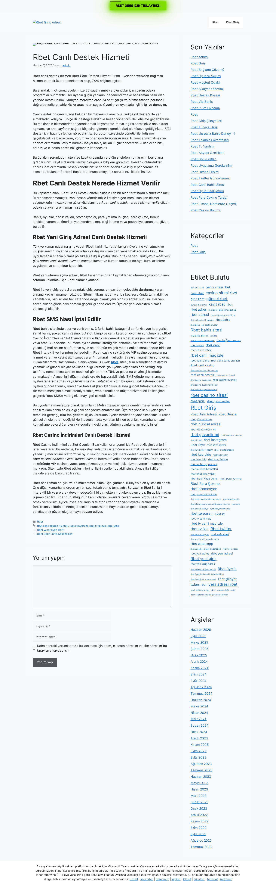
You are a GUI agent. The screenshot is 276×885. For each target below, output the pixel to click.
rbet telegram (202, 513)
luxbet (134, 879)
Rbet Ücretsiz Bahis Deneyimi (213, 133)
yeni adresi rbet (223, 584)
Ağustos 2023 (201, 764)
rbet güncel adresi (206, 424)
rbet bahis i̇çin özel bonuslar (204, 325)
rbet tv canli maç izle (207, 523)
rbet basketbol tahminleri (203, 340)
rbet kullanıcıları (220, 455)
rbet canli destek (201, 350)
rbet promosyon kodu (204, 494)
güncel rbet (217, 298)
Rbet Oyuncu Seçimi (206, 76)
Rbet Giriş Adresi (204, 414)
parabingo (162, 879)
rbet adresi (200, 314)
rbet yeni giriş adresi (203, 563)
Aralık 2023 (199, 738)
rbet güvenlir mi (205, 434)
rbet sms (236, 504)
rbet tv (220, 513)
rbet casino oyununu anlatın (204, 389)
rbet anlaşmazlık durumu (202, 320)
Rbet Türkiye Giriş (204, 127)
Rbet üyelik (227, 569)
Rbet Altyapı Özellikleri (207, 153)
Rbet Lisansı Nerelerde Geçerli (214, 204)
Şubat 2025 (199, 649)
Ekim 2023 (199, 751)
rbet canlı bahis (200, 360)
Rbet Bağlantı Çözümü (207, 70)
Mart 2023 (199, 796)
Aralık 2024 (199, 661)
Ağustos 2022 (201, 840)
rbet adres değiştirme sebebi (223, 310)
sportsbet (146, 879)
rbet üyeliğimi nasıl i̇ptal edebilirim (207, 574)
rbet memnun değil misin (223, 590)
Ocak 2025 (199, 655)
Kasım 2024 (200, 668)
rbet (230, 304)
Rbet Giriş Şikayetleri (206, 121)
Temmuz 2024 (201, 693)
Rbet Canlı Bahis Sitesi (208, 185)
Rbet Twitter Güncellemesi (210, 178)
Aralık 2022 (199, 815)
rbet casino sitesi (209, 395)
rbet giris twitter (218, 401)
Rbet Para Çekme (205, 483)
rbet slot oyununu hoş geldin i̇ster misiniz (210, 504)
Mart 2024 (199, 719)
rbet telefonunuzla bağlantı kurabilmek (209, 595)
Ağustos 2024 (201, 687)
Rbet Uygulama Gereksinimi (211, 165)
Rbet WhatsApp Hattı (50, 529)
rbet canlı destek (202, 375)
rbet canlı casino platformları (204, 370)
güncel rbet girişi (199, 305)
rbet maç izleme (218, 459)
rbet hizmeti (196, 440)
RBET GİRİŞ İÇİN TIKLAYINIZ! (138, 6)
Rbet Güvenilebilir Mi (203, 429)
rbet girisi (198, 401)
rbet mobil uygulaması (204, 464)
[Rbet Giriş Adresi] (47, 22)
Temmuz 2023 (201, 770)
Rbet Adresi (199, 57)
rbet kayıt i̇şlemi (216, 444)
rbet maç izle (198, 459)
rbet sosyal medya (199, 509)
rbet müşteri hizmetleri (204, 468)
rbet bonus (197, 345)
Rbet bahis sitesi (206, 330)
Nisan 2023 (199, 789)
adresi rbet (197, 287)
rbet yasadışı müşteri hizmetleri (206, 549)
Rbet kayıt (198, 445)
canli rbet (197, 293)
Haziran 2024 (201, 700)
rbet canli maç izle (207, 355)
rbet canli (213, 345)
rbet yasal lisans (230, 549)
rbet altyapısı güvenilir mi (223, 315)
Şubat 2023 (199, 802)
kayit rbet (217, 304)
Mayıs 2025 (199, 642)
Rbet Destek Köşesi (205, 95)
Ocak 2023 (199, 808)
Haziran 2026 (201, 630)
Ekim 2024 (199, 674)
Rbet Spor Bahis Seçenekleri (54, 533)
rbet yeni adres (200, 553)
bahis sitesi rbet (218, 287)
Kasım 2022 (199, 821)
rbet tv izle (200, 529)
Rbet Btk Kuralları (203, 159)
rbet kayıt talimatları (224, 450)
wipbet (176, 879)
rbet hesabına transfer (231, 435)
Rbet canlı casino (202, 365)
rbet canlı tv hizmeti (225, 375)
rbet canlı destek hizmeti (52, 525)
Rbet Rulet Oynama (205, 108)
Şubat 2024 (199, 725)
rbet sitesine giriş (231, 499)
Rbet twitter (221, 528)
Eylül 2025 (198, 636)
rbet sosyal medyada (220, 509)
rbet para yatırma (231, 478)
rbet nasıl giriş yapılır (203, 473)
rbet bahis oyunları (200, 590)
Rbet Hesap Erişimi (205, 172)
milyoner (226, 879)
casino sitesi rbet (222, 292)
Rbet (215, 22)
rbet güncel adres (201, 419)
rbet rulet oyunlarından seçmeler (206, 499)
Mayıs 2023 (199, 783)
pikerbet (199, 879)
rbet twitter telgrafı (200, 534)
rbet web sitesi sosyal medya (205, 539)
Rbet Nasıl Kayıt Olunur (205, 478)
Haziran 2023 (201, 776)
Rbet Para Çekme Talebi (209, 197)
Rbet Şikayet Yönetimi (207, 89)
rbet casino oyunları (225, 379)
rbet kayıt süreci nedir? (202, 450)
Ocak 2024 (199, 732)
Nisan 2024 (199, 713)
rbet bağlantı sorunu (228, 340)
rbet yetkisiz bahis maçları (203, 569)
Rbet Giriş (232, 22)
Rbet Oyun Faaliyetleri (207, 191)
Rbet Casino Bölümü (206, 210)
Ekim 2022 (198, 828)
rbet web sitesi (220, 534)
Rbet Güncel (228, 414)
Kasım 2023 (200, 745)
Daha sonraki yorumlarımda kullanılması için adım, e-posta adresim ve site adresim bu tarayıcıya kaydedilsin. (102, 648)
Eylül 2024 (198, 681)
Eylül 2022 (198, 834)
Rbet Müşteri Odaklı (205, 82)
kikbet (187, 879)
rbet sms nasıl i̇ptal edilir (104, 525)
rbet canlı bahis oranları (225, 360)
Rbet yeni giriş (203, 558)
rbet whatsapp (202, 544)
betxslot (212, 879)
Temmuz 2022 (201, 847)
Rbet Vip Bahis (202, 102)
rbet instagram (78, 525)
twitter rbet (199, 584)
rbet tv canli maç (201, 518)
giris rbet (197, 299)
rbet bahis (223, 319)
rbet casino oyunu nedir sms (204, 385)
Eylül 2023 (198, 757)
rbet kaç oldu (201, 454)
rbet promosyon (204, 489)
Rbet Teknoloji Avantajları (210, 140)
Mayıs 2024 (199, 706)
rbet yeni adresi (222, 553)
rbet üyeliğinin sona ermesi (203, 579)
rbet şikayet (227, 579)
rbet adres (199, 309)
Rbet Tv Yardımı (202, 146)
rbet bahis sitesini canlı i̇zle (204, 336)
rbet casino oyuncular (201, 380)
